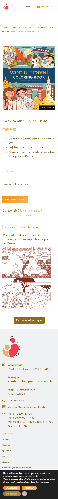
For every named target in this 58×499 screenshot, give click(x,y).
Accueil (5, 28)
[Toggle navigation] (28, 6)
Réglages (12, 493)
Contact (5, 462)
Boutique (6, 445)
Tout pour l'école (31, 28)
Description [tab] (10, 227)
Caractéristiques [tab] (29, 227)
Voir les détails (10, 171)
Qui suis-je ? (7, 451)
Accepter (11, 488)
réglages (44, 482)
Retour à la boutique (29, 320)
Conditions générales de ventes (16, 468)
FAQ (4, 456)
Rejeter (29, 488)
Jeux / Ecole (16, 28)
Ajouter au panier (15, 199)
